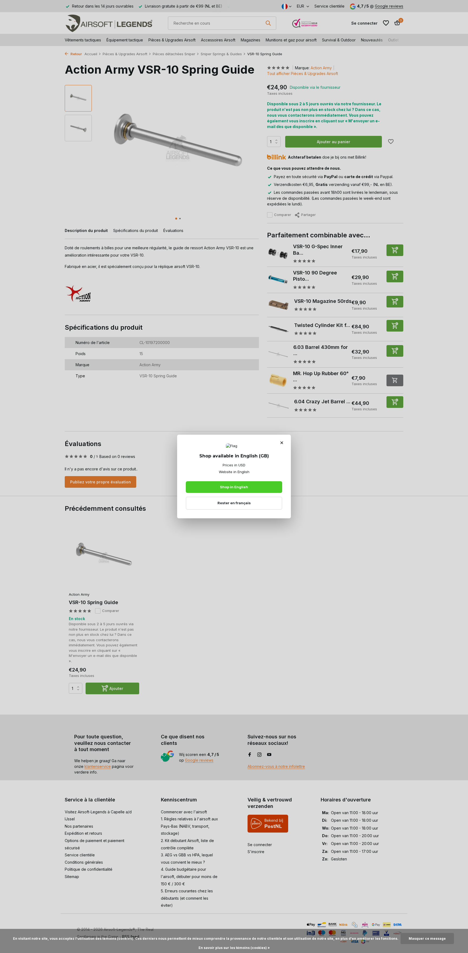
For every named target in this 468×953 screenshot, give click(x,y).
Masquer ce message (427, 938)
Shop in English (234, 487)
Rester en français (234, 503)
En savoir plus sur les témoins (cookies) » (234, 948)
